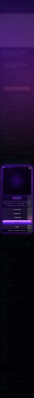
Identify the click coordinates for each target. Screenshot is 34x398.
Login (17, 227)
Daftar (17, 222)
